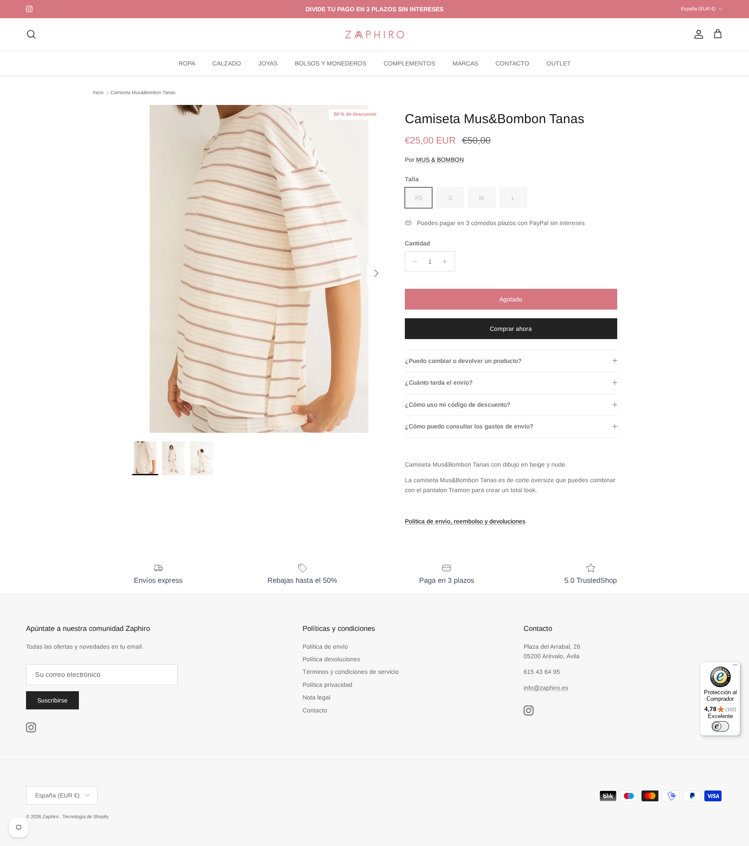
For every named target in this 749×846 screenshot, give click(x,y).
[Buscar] (31, 34)
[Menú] (735, 667)
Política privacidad (327, 684)
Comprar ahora (511, 328)
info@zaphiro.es (546, 687)
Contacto (315, 710)
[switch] (720, 726)
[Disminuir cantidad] (412, 261)
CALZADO (226, 63)
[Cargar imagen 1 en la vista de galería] (259, 269)
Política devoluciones (331, 659)
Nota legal (316, 697)
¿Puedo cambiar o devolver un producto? (463, 360)
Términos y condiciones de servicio (351, 671)
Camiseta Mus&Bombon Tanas (143, 92)
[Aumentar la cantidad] (447, 261)
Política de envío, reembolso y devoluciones (465, 521)
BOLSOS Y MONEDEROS (330, 63)
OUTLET (559, 63)
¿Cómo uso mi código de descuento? (457, 404)
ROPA (187, 63)
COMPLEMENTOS (409, 63)
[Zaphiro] (374, 34)
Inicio (98, 92)
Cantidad (417, 243)
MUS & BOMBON (440, 159)
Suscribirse (52, 700)
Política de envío (325, 646)
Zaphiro (51, 816)
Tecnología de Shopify (85, 816)
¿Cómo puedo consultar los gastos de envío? (469, 426)
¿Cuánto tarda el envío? (438, 382)
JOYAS (267, 63)
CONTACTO (512, 63)
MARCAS (465, 63)
